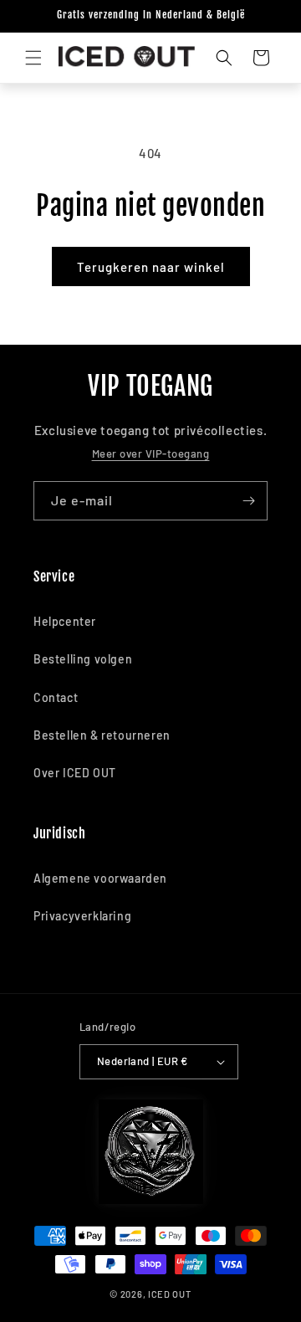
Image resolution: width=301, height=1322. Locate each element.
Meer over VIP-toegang (151, 453)
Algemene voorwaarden (100, 878)
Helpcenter (64, 621)
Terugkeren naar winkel (151, 266)
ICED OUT (169, 1294)
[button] (33, 57)
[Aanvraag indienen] (248, 500)
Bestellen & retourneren (102, 735)
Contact (55, 697)
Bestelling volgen (82, 659)
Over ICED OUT (74, 773)
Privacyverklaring (82, 916)
